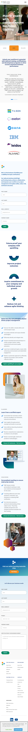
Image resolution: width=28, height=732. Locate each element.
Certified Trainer (9, 682)
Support (19, 686)
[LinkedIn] (11, 719)
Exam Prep (8, 665)
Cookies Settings (8, 729)
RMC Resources (9, 711)
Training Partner (9, 680)
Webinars (8, 669)
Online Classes (9, 667)
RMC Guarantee (21, 692)
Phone (3, 615)
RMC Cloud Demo (9, 703)
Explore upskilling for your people (12, 364)
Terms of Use (20, 690)
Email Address (5, 209)
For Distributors (21, 680)
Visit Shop (14, 571)
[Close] (25, 723)
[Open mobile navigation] (25, 2)
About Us (19, 694)
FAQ (18, 684)
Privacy (19, 688)
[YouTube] (16, 720)
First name (4, 191)
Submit (5, 652)
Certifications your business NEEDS (10, 633)
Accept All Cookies (18, 729)
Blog (7, 707)
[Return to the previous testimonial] (2, 87)
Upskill (7, 671)
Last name (4, 200)
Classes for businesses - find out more (13, 443)
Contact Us (20, 682)
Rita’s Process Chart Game (11, 709)
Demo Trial (8, 673)
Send (4, 226)
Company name (5, 217)
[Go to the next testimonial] (26, 87)
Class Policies (20, 696)
